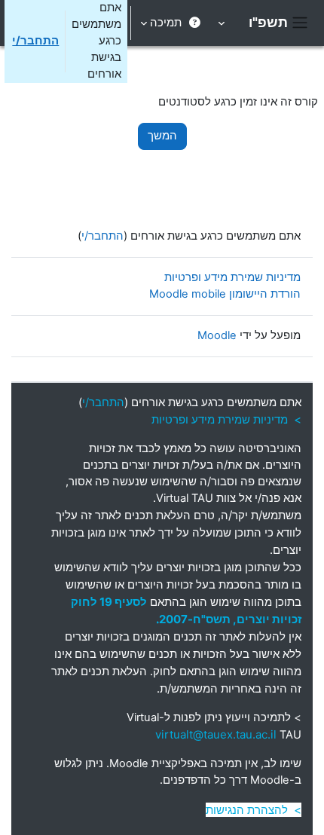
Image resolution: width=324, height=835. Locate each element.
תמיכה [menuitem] (166, 22)
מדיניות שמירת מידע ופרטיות (232, 277)
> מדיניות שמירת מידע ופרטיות (226, 419)
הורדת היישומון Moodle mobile (225, 294)
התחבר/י (35, 40)
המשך (162, 135)
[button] (222, 23)
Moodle (217, 335)
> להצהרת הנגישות (253, 810)
